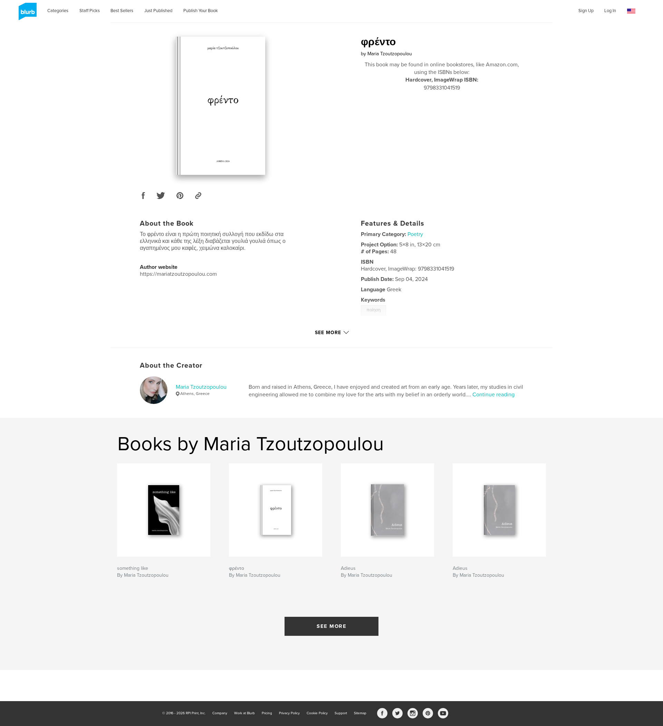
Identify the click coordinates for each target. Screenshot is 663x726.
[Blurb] (26, 14)
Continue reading (493, 394)
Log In (610, 10)
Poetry (415, 234)
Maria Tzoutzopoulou (201, 387)
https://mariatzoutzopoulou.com (178, 274)
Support (341, 713)
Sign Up (586, 10)
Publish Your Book (200, 10)
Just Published (158, 10)
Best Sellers (121, 10)
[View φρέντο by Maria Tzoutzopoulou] (220, 106)
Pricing (267, 713)
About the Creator (171, 365)
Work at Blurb (244, 713)
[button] (631, 11)
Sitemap (360, 713)
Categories (57, 10)
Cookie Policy (317, 713)
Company (219, 713)
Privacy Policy (289, 713)
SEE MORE (331, 626)
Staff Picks (89, 10)
